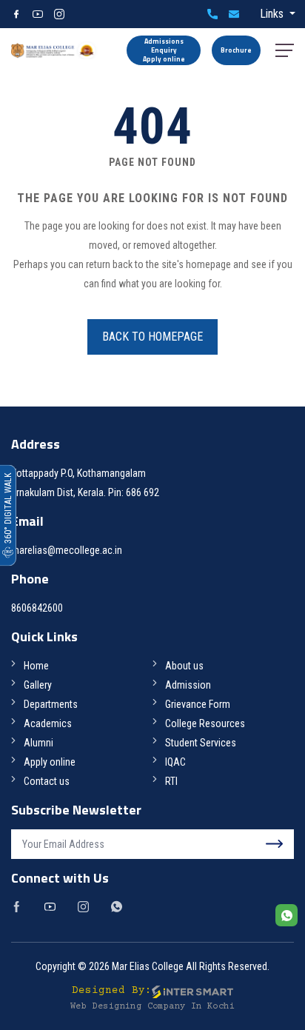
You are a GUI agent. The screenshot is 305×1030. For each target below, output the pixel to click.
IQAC (175, 762)
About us (184, 666)
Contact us (47, 781)
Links (273, 14)
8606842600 (212, 14)
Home (36, 666)
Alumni (38, 743)
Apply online (50, 762)
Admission (188, 685)
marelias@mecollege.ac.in (234, 14)
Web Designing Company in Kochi (152, 1006)
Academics (48, 723)
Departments (51, 704)
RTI (171, 781)
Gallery (38, 685)
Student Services (200, 743)
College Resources (205, 723)
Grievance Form (197, 704)
